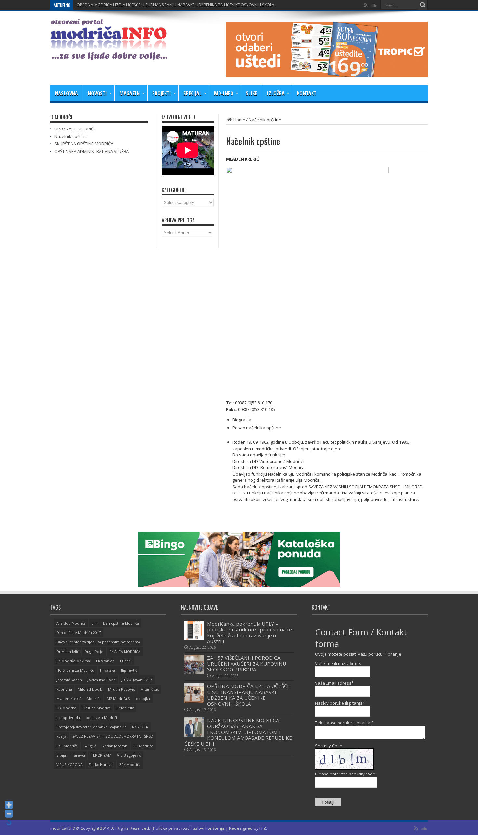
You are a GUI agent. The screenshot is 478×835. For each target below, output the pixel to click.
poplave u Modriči (101, 717)
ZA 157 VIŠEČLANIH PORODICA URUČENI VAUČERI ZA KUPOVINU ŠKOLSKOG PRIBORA (246, 663)
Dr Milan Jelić (67, 651)
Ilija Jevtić (129, 670)
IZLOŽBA (276, 93)
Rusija (61, 736)
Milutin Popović (121, 689)
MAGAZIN (129, 93)
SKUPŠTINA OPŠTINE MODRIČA (83, 144)
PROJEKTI (161, 93)
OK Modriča (66, 708)
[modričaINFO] (108, 55)
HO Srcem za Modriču (75, 670)
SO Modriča (143, 745)
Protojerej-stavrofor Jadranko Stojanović (91, 726)
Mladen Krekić (68, 698)
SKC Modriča (67, 745)
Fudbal (126, 660)
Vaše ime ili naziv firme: (338, 663)
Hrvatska (107, 670)
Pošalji (328, 802)
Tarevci (78, 755)
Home (238, 120)
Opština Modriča (96, 708)
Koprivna (64, 689)
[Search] (423, 5)
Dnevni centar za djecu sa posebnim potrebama (98, 642)
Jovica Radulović (101, 679)
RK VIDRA (140, 726)
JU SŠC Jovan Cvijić (136, 679)
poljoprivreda (68, 717)
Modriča (94, 698)
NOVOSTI (97, 93)
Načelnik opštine (70, 136)
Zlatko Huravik (100, 764)
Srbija (61, 755)
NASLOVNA (66, 93)
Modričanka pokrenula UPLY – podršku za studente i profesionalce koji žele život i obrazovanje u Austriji (249, 632)
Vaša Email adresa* (334, 683)
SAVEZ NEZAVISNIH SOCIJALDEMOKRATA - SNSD (112, 736)
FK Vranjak (105, 660)
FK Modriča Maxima (73, 660)
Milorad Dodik (90, 689)
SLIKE (251, 93)
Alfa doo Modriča (71, 623)
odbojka (143, 698)
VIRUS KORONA (69, 764)
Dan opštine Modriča (121, 623)
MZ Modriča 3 (118, 698)
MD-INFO (223, 93)
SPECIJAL (192, 93)
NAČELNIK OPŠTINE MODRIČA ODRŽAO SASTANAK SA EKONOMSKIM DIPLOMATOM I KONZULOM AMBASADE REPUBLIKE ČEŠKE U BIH (238, 732)
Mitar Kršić (149, 689)
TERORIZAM (101, 755)
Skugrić (90, 745)
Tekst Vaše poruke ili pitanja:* (344, 723)
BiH (94, 623)
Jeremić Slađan (69, 679)
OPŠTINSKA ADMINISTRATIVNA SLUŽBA (91, 151)
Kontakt (306, 93)
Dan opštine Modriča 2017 (78, 632)
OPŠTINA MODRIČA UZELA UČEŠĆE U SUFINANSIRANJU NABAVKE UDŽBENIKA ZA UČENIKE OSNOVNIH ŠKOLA (175, 4)
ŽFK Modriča (129, 764)
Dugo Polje (94, 651)
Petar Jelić (125, 708)
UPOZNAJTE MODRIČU (75, 129)
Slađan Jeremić (114, 745)
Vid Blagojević (129, 755)
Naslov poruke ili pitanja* (340, 703)
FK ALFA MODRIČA (124, 651)
